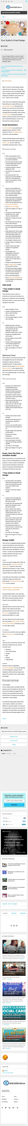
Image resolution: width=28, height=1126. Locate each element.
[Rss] (11, 1)
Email (15, 1096)
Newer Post (14, 736)
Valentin (6, 1070)
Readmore (21, 958)
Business (16, 1099)
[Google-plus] (9, 1)
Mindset (16, 1101)
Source (4, 718)
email (6, 37)
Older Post (14, 740)
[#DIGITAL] (14, 10)
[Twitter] (3, 1)
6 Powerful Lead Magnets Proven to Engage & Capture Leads (13, 949)
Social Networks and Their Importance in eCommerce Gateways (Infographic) (13, 1037)
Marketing (4, 1099)
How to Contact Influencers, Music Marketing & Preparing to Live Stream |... (14, 971)
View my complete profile (7, 1072)
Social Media (5, 1101)
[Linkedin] (6, 1)
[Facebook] (1, 1)
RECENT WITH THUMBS (9, 904)
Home (2, 37)
